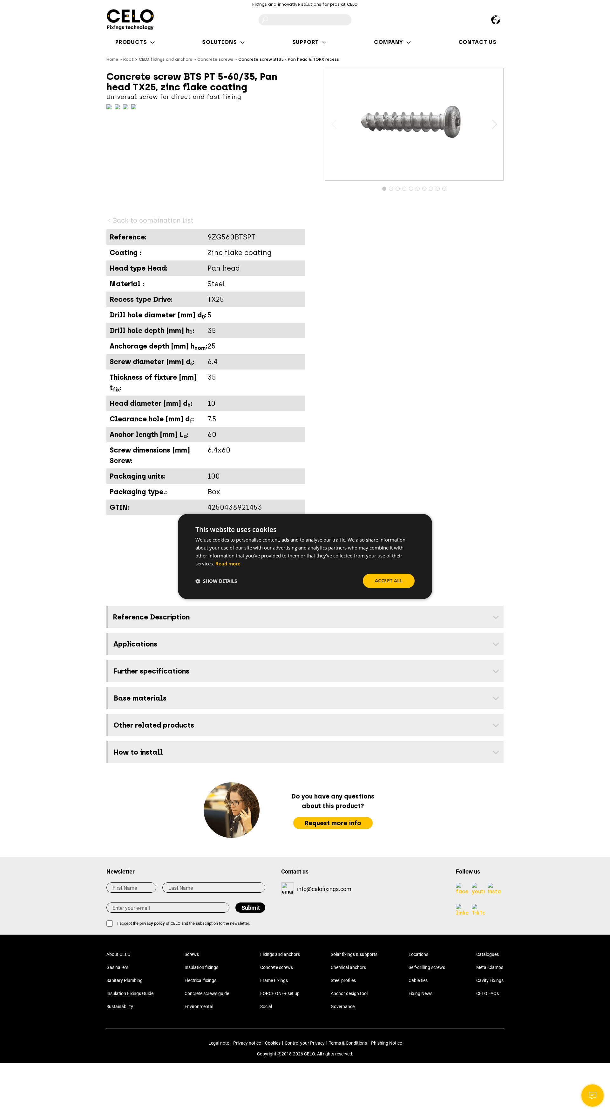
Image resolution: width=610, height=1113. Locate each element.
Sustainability (119, 1006)
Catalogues (487, 954)
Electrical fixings (200, 980)
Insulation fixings (201, 967)
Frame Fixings (274, 980)
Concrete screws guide (207, 993)
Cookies (273, 1043)
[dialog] (305, 556)
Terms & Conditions (348, 1043)
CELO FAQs (487, 993)
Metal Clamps (489, 967)
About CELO (118, 954)
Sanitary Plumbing (124, 980)
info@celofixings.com (324, 889)
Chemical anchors (348, 967)
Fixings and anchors (280, 954)
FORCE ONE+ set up (280, 993)
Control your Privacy (305, 1043)
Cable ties (418, 980)
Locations (418, 954)
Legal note (218, 1043)
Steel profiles (343, 980)
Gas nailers (117, 967)
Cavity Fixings (490, 980)
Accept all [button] (389, 580)
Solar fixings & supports (354, 954)
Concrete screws (276, 967)
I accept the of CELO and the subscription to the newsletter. (183, 923)
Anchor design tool (349, 993)
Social (266, 1006)
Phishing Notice (386, 1043)
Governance (343, 1006)
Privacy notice (247, 1043)
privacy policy (152, 923)
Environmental (199, 1006)
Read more (228, 563)
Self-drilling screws (427, 967)
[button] (494, 124)
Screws (192, 954)
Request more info (333, 823)
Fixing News (420, 993)
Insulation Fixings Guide (129, 993)
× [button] (421, 521)
